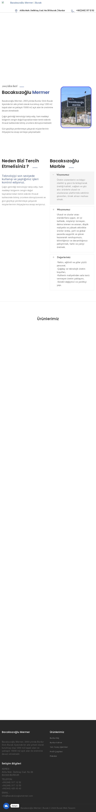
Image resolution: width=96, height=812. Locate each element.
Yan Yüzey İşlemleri (59, 747)
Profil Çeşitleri (56, 751)
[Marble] (48, 2)
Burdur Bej (54, 738)
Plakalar (53, 756)
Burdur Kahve (56, 742)
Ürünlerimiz (48, 318)
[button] (6, 806)
